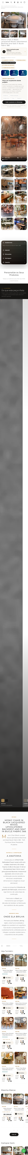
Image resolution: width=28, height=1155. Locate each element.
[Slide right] (17, 1130)
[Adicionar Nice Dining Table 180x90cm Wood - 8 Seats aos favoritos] (9, 1149)
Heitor (4, 968)
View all (14, 1134)
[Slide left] (10, 1130)
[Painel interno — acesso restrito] (17, 2)
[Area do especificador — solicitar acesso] (14, 2)
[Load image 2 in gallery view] (14, 34)
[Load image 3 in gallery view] (22, 34)
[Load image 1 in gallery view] (5, 34)
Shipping (3, 57)
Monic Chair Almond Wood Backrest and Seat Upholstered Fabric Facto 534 (7, 1034)
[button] (3, 2)
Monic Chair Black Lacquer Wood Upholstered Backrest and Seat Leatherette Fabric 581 (8, 971)
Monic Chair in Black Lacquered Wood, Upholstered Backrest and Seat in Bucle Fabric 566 (21, 971)
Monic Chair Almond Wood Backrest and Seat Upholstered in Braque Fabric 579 (21, 1003)
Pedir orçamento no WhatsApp (14, 102)
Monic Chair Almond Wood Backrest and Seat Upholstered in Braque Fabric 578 (7, 1068)
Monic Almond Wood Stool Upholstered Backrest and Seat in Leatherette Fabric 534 (7, 1109)
